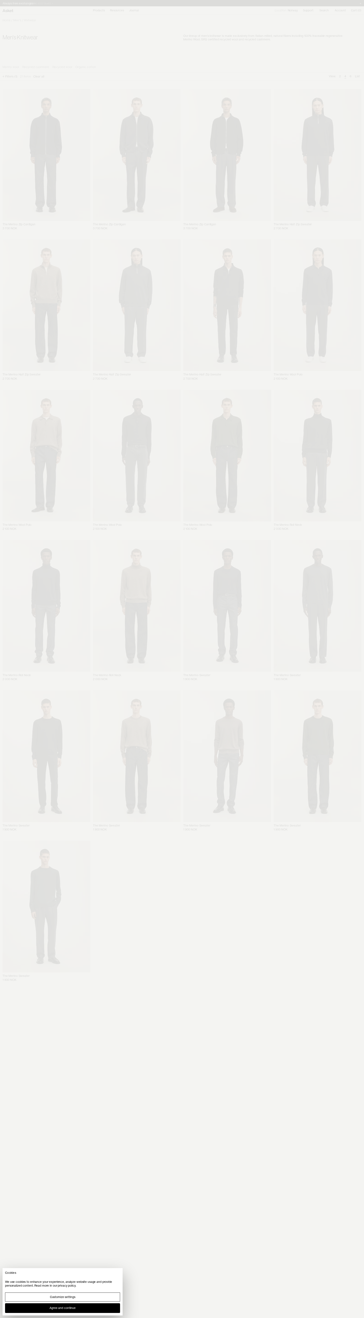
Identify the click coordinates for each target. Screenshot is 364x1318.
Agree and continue (63, 1308)
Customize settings (62, 1297)
